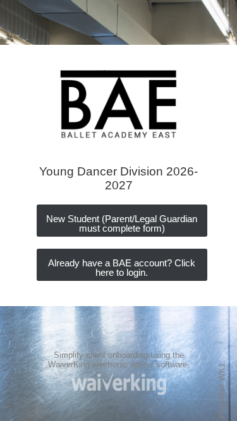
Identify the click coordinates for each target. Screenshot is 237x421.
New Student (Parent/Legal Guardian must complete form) (121, 224)
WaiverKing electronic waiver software (117, 364)
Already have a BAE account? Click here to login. (121, 268)
